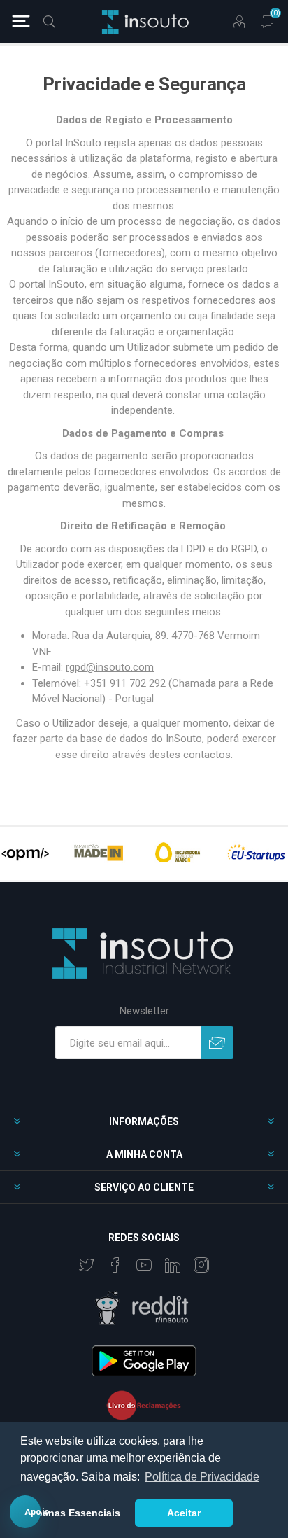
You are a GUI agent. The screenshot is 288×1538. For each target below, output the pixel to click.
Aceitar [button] (184, 1512)
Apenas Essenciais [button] (74, 1512)
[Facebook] (115, 1265)
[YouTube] (144, 1265)
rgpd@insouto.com (110, 667)
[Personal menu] (239, 22)
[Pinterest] (172, 1265)
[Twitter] (86, 1265)
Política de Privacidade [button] (202, 1477)
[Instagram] (201, 1265)
